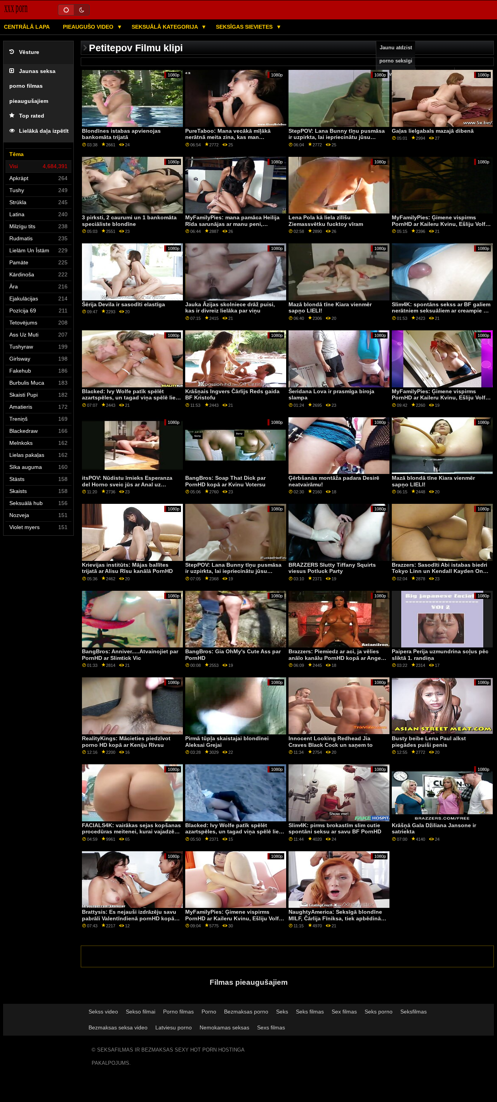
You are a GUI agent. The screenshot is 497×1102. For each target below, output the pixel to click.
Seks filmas (310, 1011)
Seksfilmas (413, 1011)
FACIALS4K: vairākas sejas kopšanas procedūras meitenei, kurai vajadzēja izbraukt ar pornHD (131, 831)
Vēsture (29, 52)
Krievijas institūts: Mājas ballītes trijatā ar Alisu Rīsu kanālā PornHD (127, 568)
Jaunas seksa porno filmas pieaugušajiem (32, 86)
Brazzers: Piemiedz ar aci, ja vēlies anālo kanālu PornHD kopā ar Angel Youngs (335, 657)
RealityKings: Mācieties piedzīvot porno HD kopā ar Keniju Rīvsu (126, 741)
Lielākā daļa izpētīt (44, 131)
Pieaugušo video (89, 27)
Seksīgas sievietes (245, 27)
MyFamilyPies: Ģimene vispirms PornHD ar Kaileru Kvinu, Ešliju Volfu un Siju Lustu (440, 223)
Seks (282, 1011)
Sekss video (103, 1011)
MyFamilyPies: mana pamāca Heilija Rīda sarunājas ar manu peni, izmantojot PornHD (232, 223)
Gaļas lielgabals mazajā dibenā (433, 131)
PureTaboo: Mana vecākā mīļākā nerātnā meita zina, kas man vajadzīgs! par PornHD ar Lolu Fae (230, 137)
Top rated (31, 116)
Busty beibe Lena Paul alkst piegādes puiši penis (429, 741)
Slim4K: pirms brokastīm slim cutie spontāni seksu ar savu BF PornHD (334, 828)
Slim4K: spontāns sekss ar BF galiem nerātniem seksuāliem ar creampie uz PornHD (441, 310)
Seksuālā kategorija (165, 27)
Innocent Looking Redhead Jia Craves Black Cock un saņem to (330, 741)
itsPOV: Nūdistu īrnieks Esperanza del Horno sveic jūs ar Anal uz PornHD (127, 484)
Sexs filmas (271, 1027)
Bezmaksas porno (246, 1011)
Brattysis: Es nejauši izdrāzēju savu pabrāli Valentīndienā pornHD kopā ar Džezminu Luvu (131, 918)
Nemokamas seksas (224, 1027)
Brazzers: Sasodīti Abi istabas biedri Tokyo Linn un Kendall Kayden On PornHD (439, 571)
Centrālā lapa (27, 27)
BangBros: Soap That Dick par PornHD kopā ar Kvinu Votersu (225, 481)
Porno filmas (178, 1011)
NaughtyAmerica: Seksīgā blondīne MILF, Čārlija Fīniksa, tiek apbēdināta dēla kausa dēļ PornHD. (337, 918)
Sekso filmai (140, 1011)
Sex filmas (344, 1011)
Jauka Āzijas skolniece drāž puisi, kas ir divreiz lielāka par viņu (230, 307)
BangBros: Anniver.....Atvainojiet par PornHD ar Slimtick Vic (130, 654)
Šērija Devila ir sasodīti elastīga (123, 304)
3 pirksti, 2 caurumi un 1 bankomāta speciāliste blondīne (129, 220)
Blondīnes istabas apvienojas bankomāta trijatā (121, 134)
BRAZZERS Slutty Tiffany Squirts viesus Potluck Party (332, 568)
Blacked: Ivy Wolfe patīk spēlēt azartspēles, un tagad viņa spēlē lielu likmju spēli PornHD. (131, 397)
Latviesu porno (173, 1027)
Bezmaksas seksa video (118, 1027)
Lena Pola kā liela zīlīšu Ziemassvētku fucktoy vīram (325, 220)
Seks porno (379, 1011)
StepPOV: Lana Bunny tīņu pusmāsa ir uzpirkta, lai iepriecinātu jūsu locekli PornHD (336, 137)
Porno (209, 1011)
